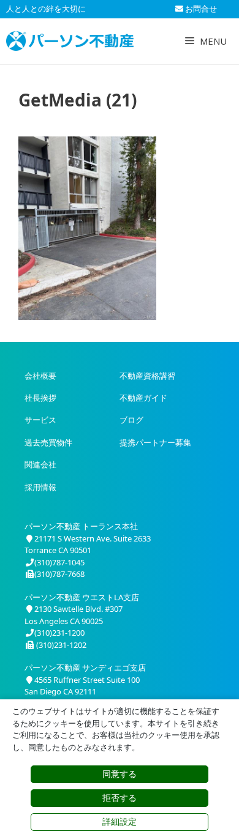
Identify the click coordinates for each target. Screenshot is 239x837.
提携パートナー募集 (155, 442)
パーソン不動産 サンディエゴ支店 (85, 667)
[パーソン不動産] (70, 41)
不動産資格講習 (147, 375)
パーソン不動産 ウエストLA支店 (82, 597)
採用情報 (40, 487)
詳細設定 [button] (119, 822)
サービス (40, 419)
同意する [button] (119, 774)
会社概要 (40, 375)
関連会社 (40, 464)
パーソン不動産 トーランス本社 (81, 526)
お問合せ (200, 8)
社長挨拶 (40, 397)
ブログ (131, 419)
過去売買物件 (48, 442)
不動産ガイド (143, 397)
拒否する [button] (119, 798)
